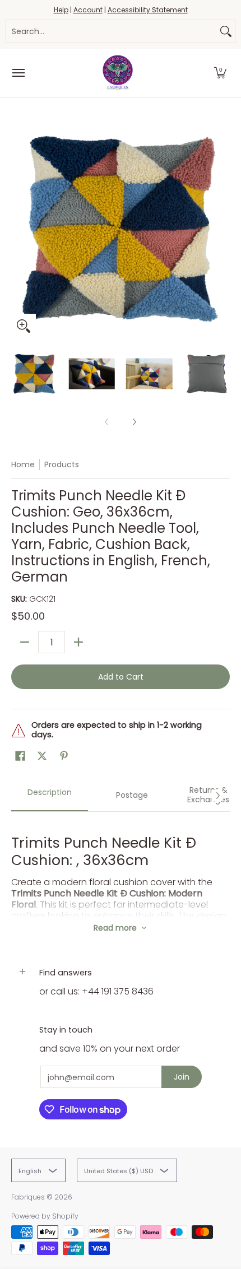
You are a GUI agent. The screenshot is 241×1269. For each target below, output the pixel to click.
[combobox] (111, 31)
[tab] (49, 795)
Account (88, 10)
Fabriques (28, 1197)
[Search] (226, 31)
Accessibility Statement (148, 10)
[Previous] (19, 229)
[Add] (78, 642)
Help (61, 10)
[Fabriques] (117, 72)
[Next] (222, 229)
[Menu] (18, 73)
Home (23, 464)
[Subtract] (24, 642)
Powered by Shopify (44, 1216)
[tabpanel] (120, 864)
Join (181, 1076)
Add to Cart (120, 676)
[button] (220, 73)
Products (61, 464)
